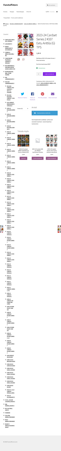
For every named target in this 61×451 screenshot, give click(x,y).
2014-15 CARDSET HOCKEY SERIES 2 (10, 247)
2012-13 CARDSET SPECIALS (9, 271)
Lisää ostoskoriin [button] (37, 158)
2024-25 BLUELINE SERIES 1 (11, 121)
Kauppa (12, 11)
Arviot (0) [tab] (20, 108)
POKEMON (7, 412)
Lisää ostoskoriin (49, 74)
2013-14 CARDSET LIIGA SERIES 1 (10, 253)
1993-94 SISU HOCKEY (10, 386)
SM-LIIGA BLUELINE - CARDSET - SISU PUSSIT (11, 97)
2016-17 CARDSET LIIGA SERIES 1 (10, 209)
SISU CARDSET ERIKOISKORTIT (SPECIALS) (11, 104)
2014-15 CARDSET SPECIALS (9, 233)
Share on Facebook (32, 99)
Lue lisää (23, 158)
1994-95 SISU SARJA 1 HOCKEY (11, 377)
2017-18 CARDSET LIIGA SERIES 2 (10, 203)
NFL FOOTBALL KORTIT (8, 409)
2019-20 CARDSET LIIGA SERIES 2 (10, 180)
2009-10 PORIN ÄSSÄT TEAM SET (10, 308)
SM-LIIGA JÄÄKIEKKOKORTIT (16, 23)
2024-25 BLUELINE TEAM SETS (10, 127)
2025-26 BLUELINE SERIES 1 (11, 115)
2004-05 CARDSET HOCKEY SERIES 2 (10, 350)
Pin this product (42, 97)
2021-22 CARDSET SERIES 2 (11, 162)
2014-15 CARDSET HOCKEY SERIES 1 (10, 240)
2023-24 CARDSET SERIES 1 (11, 139)
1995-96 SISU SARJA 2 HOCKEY (11, 373)
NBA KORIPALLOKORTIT (9, 404)
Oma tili (28, 11)
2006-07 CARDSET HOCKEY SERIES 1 (10, 322)
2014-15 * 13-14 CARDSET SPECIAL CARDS (10, 391)
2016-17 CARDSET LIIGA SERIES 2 (10, 215)
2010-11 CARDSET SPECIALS (9, 283)
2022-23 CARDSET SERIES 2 (11, 151)
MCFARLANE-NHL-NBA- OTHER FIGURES (9, 73)
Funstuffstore (10, 4)
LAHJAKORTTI (8, 44)
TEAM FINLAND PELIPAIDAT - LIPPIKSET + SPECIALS (8, 61)
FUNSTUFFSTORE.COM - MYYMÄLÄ (10, 40)
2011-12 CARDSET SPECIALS (9, 277)
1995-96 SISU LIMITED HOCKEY (11, 364)
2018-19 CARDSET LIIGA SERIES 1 (10, 186)
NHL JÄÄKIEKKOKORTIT (9, 78)
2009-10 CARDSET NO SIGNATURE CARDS (10, 301)
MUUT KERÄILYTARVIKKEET (10, 420)
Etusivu (5, 11)
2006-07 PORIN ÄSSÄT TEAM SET (10, 329)
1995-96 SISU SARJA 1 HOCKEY (11, 369)
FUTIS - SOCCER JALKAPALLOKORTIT (10, 400)
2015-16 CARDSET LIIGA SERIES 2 (10, 227)
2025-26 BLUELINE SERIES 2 (11, 110)
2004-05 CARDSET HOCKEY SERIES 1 (10, 343)
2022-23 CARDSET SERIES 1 (11, 145)
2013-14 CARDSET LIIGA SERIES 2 (10, 259)
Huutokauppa (20, 11)
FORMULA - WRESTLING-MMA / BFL (9, 54)
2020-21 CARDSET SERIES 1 (11, 168)
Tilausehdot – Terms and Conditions (13, 18)
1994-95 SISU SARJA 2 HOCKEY (11, 381)
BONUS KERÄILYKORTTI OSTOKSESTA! (9, 48)
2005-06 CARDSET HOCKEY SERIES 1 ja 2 (10, 335)
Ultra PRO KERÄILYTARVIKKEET (10, 416)
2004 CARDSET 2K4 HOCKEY (10, 356)
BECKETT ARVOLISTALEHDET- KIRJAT (10, 425)
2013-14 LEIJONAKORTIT (11, 396)
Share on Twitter (22, 97)
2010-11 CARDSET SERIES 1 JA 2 (11, 289)
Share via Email (53, 97)
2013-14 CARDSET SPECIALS (9, 265)
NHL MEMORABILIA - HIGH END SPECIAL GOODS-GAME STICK (10, 67)
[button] (31, 35)
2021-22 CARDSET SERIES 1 (11, 156)
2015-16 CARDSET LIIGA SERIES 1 (10, 221)
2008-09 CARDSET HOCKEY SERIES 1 (10, 315)
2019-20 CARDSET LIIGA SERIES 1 (10, 174)
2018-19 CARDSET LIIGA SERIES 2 (10, 192)
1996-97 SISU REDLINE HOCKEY (11, 360)
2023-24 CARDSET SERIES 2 (30, 23)
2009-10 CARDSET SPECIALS (9, 294)
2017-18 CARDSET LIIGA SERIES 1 (10, 198)
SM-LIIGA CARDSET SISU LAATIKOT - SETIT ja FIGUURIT (10, 89)
